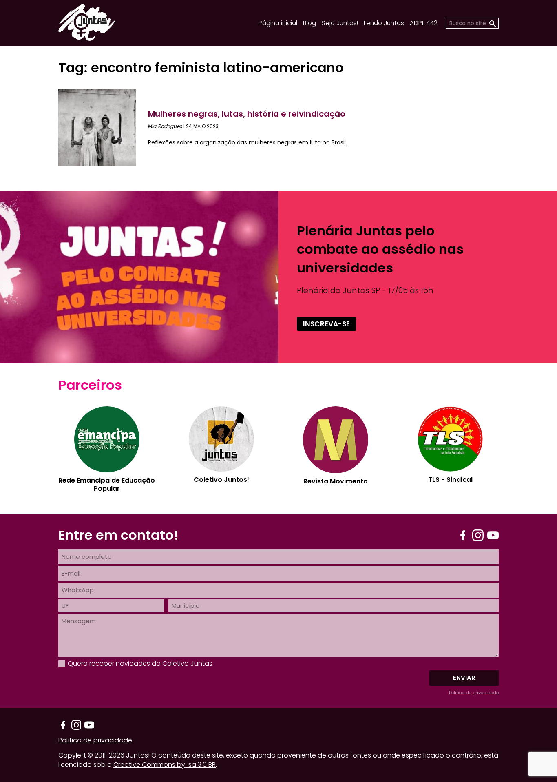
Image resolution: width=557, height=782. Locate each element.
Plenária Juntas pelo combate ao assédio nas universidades (380, 249)
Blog (309, 23)
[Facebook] (463, 535)
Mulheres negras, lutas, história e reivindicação (246, 114)
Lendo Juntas (384, 23)
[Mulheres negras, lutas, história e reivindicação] (103, 127)
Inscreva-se (326, 324)
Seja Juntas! (340, 23)
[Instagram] (478, 535)
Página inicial (278, 23)
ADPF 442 (424, 23)
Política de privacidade (474, 692)
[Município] (333, 605)
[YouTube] (493, 535)
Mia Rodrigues (165, 126)
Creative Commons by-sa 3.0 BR (164, 764)
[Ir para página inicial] (86, 38)
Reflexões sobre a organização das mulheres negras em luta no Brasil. (247, 142)
